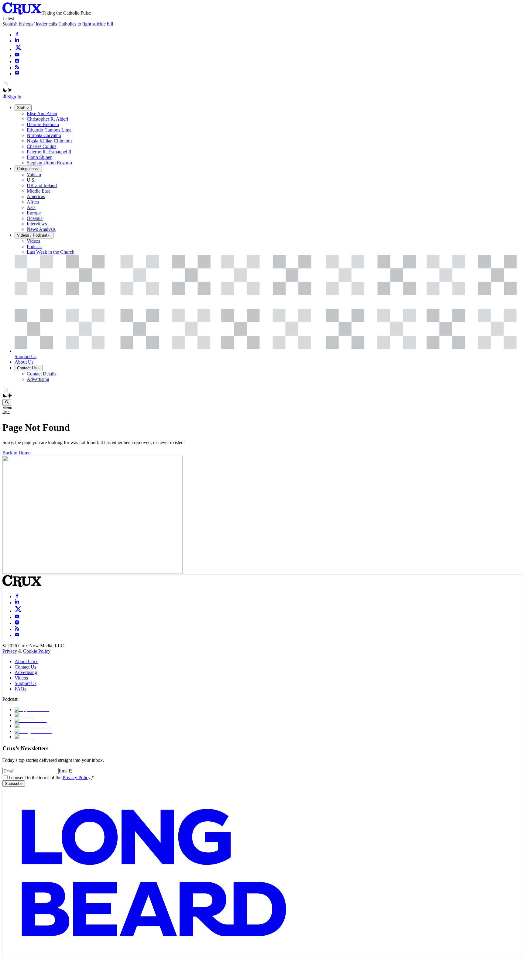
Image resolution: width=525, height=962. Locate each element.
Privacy (9, 651)
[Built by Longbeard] (153, 956)
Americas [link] (36, 196)
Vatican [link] (34, 174)
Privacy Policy (76, 777)
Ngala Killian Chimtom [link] (49, 140)
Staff (21, 107)
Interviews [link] (37, 223)
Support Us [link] (25, 356)
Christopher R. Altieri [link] (47, 119)
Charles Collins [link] (41, 146)
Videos (21, 677)
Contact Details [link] (41, 373)
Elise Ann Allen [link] (42, 113)
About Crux (26, 661)
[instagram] (17, 61)
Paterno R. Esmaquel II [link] (49, 151)
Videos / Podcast (32, 235)
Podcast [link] (34, 246)
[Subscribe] (17, 73)
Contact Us (27, 368)
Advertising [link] (38, 379)
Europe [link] (34, 212)
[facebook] (17, 34)
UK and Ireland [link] (42, 185)
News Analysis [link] (41, 229)
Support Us (25, 683)
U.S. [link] (31, 180)
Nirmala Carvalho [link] (44, 135)
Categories (26, 168)
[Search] (6, 402)
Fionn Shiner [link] (39, 157)
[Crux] (22, 12)
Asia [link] (31, 207)
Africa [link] (33, 201)
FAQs (20, 688)
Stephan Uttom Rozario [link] (49, 162)
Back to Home (16, 452)
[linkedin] (17, 40)
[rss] (17, 67)
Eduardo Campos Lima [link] (49, 129)
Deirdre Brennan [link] (43, 124)
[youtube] (17, 55)
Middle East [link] (38, 190)
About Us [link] (24, 362)
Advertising (26, 672)
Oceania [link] (35, 218)
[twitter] (18, 49)
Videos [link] (33, 241)
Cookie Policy (36, 651)
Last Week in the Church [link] (50, 252)
